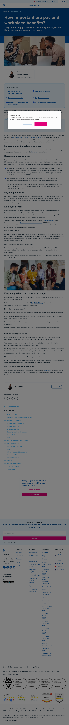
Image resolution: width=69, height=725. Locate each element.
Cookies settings (27, 124)
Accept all (40, 124)
